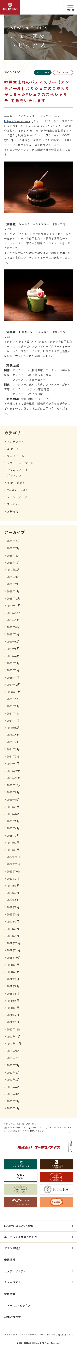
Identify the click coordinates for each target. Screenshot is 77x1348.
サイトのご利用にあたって (60, 1334)
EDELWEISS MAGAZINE (19, 1226)
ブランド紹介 (12, 1248)
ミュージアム (12, 1282)
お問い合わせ (12, 1317)
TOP (6, 1123)
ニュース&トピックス (17, 1305)
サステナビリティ (15, 1271)
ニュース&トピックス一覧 (22, 1123)
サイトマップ (10, 1334)
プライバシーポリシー (32, 1334)
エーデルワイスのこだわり (20, 1237)
